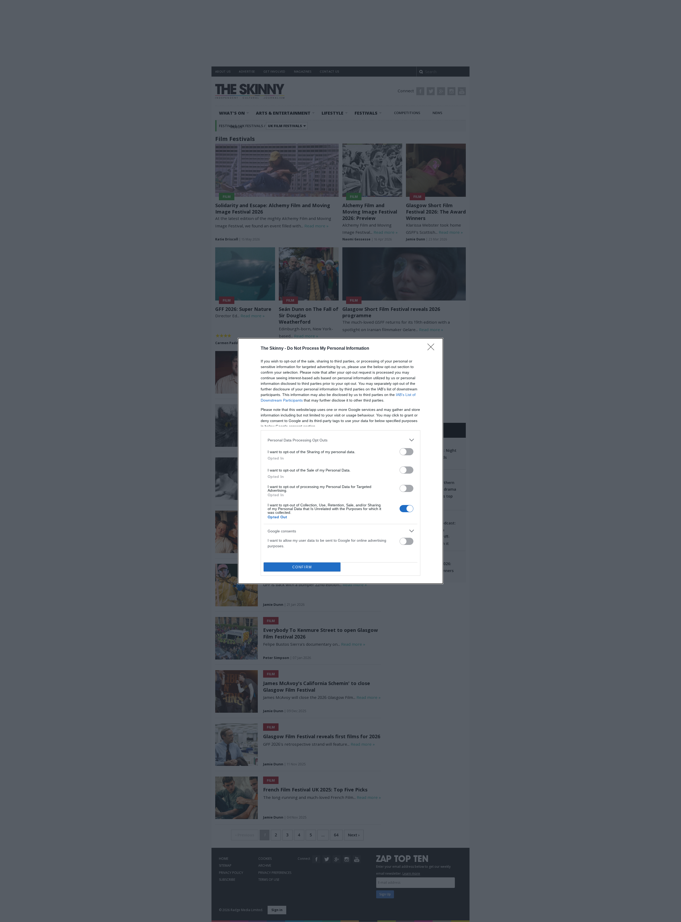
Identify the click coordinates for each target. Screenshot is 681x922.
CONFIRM (302, 567)
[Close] (432, 349)
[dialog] (340, 461)
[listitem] (340, 440)
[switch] (406, 451)
